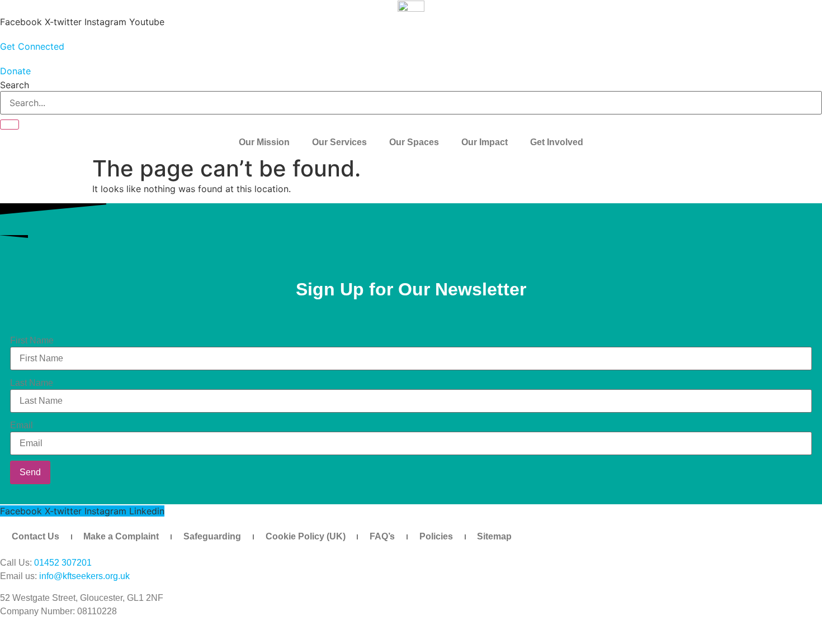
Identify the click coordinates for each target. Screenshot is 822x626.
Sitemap (494, 536)
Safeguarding (212, 536)
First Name (32, 340)
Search (14, 84)
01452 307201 (63, 562)
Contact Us (35, 536)
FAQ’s (382, 536)
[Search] (9, 125)
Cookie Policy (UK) (306, 536)
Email (21, 425)
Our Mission (264, 142)
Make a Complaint (121, 536)
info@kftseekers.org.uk (84, 576)
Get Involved (556, 142)
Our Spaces (414, 142)
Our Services (339, 142)
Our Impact (484, 142)
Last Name (31, 383)
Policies (436, 536)
